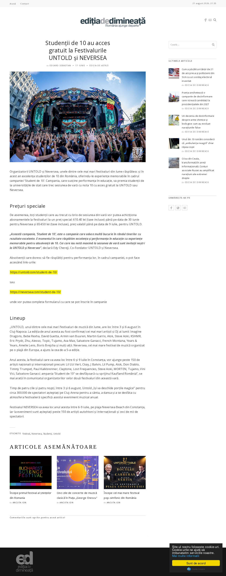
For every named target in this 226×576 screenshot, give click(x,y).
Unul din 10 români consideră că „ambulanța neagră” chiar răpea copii (198, 143)
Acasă (13, 3)
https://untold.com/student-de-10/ (33, 272)
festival (26, 433)
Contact (24, 3)
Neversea (37, 433)
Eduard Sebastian (60, 65)
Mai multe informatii (185, 555)
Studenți (47, 433)
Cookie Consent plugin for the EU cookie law (196, 569)
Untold (57, 433)
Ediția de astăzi (99, 65)
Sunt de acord (196, 563)
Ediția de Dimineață (197, 85)
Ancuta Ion (19, 502)
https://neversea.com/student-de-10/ (35, 292)
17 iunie (80, 65)
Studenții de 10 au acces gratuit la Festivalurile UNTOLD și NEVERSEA (77, 50)
